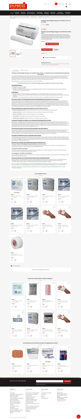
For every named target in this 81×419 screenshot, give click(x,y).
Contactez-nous (29, 395)
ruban (58, 159)
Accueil (12, 13)
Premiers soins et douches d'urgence (31, 13)
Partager (46, 53)
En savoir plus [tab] (15, 70)
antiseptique (38, 159)
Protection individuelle (23, 13)
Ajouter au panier (52, 44)
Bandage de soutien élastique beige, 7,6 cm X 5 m (47, 301)
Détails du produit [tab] (24, 70)
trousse (20, 159)
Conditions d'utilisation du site (31, 399)
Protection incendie (17, 13)
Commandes (43, 394)
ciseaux (18, 161)
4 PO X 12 (36, 81)
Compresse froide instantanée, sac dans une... (63, 366)
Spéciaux (11, 412)
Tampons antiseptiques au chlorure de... (48, 366)
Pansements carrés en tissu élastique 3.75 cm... (17, 366)
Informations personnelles (46, 392)
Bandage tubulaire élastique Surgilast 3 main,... (33, 226)
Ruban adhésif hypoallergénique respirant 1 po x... (17, 255)
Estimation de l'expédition (56, 57)
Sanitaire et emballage (46, 13)
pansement (35, 161)
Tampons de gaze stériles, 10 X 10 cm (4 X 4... (48, 196)
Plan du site (28, 411)
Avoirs (42, 395)
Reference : (43, 24)
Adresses (43, 396)
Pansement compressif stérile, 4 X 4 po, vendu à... (17, 330)
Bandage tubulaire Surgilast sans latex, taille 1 (64, 196)
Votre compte (44, 389)
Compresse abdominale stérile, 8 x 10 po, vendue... (47, 330)
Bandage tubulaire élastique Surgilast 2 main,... (17, 226)
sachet (44, 164)
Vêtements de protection (15, 400)
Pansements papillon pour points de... (32, 366)
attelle (28, 160)
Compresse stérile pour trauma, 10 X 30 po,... (32, 301)
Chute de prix (12, 392)
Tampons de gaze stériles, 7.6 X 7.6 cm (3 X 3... (32, 196)
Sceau (61, 163)
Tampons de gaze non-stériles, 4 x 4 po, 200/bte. (63, 301)
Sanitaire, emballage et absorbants (16, 410)
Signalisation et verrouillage (39, 13)
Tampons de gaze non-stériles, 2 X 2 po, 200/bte (47, 226)
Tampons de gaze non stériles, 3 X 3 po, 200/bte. (63, 226)
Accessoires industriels (52, 13)
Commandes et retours (68, 13)
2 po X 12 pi (26, 81)
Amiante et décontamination (60, 13)
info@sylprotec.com (61, 400)
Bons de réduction (44, 398)
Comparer (56, 49)
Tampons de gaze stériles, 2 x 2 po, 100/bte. (17, 301)
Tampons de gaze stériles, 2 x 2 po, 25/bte (17, 196)
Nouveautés (12, 407)
